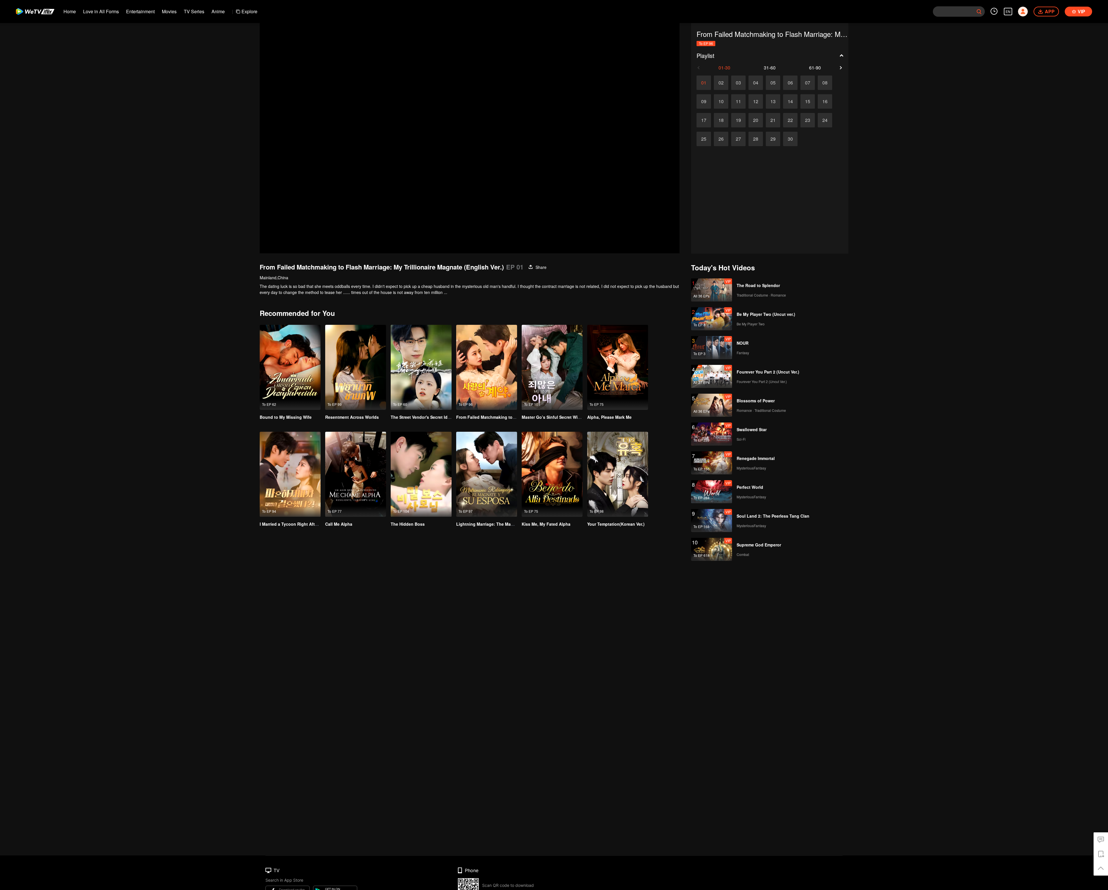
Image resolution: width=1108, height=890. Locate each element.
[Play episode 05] (773, 83)
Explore (249, 11)
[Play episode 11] (738, 101)
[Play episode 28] (755, 139)
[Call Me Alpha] (355, 474)
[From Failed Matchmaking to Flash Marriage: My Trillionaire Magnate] (486, 367)
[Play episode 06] (790, 83)
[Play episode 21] (773, 120)
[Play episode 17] (704, 120)
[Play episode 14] (790, 101)
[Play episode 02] (721, 83)
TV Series (194, 11)
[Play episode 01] (704, 83)
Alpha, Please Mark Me (609, 417)
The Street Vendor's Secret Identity (425, 417)
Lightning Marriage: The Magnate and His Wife (502, 524)
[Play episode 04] (755, 83)
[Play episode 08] (825, 83)
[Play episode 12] (755, 101)
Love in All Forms (101, 11)
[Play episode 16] (825, 101)
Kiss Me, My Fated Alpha (546, 524)
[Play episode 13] (773, 101)
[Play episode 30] (790, 139)
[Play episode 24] (825, 120)
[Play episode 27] (738, 139)
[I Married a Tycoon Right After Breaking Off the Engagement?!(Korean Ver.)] (290, 474)
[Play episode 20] (755, 120)
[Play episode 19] (738, 120)
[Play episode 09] (704, 101)
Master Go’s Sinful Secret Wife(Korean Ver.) (564, 417)
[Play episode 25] (704, 139)
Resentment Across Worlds (352, 417)
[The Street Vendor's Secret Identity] (421, 367)
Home (69, 11)
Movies (169, 11)
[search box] (979, 11)
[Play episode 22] (790, 120)
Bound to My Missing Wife (286, 417)
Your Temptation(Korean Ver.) (616, 524)
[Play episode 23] (807, 120)
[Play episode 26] (721, 139)
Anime (218, 11)
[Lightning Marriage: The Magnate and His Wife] (486, 474)
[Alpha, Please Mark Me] (617, 367)
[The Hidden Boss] (421, 474)
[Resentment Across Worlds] (355, 367)
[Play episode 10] (721, 101)
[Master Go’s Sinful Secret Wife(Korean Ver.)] (552, 367)
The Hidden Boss (408, 524)
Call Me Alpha (338, 524)
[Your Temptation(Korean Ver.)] (617, 474)
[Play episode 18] (721, 120)
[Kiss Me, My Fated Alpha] (552, 474)
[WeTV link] (35, 11)
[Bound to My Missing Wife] (290, 367)
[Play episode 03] (738, 83)
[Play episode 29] (773, 139)
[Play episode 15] (807, 101)
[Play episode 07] (807, 83)
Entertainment (140, 11)
